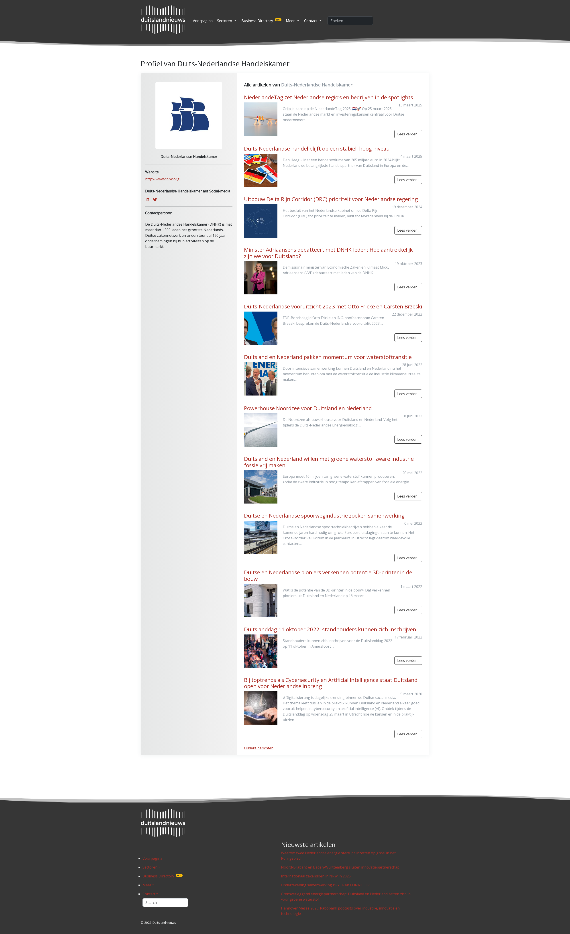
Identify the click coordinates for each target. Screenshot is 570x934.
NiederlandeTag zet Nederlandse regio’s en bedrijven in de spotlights (328, 97)
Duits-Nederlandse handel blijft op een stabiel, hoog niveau (317, 148)
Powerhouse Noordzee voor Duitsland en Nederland (308, 408)
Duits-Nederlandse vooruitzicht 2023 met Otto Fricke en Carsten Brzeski (333, 306)
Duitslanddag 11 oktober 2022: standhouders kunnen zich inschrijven (330, 629)
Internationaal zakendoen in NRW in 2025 (316, 876)
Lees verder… (408, 134)
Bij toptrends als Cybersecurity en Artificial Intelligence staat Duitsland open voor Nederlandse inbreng (330, 683)
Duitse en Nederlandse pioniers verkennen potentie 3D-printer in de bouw (328, 575)
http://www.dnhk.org (162, 179)
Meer (290, 20)
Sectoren (224, 20)
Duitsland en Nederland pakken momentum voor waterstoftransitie (328, 357)
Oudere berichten (258, 748)
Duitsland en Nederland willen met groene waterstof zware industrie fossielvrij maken (329, 462)
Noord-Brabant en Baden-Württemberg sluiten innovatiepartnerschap (340, 867)
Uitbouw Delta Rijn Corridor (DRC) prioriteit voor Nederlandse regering (331, 199)
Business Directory (260, 20)
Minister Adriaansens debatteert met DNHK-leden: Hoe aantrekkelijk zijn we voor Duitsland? (328, 253)
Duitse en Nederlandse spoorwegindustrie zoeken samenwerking (324, 515)
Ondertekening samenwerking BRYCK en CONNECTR (325, 885)
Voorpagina (203, 20)
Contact (310, 20)
